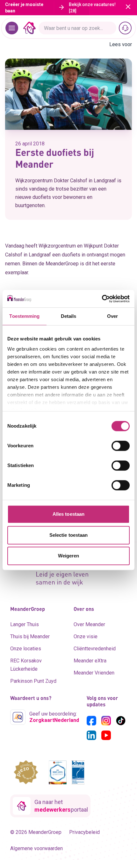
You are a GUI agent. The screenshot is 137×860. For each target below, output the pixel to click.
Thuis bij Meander (30, 636)
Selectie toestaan (68, 535)
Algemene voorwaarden (36, 848)
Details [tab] (68, 316)
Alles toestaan (68, 514)
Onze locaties (25, 649)
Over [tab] (112, 316)
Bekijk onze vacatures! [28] (92, 7)
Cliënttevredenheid (95, 649)
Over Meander (89, 624)
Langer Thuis (24, 624)
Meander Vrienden (94, 673)
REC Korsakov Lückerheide (26, 665)
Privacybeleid (84, 832)
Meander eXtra (90, 661)
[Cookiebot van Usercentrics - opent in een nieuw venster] (102, 299)
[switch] (121, 446)
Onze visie (85, 636)
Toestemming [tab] (24, 316)
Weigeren (68, 555)
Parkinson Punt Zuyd (33, 681)
